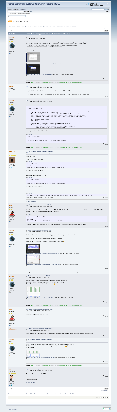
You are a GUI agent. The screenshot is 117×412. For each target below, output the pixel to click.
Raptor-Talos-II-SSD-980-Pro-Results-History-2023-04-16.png (41, 357)
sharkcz (11, 86)
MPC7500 (12, 151)
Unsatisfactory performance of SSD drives (39, 37)
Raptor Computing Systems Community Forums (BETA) (34, 4)
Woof (11, 205)
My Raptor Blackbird (30, 382)
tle (10, 369)
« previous (103, 28)
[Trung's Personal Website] (11, 385)
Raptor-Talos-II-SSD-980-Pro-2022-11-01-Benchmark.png (40, 74)
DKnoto (11, 37)
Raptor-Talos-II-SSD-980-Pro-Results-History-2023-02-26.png (41, 297)
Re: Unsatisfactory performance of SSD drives (41, 86)
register (24, 9)
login (21, 9)
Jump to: (98, 397)
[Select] (30, 104)
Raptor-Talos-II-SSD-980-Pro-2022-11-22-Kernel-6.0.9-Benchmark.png (43, 253)
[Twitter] (11, 167)
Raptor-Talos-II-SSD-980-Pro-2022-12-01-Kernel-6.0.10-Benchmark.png (43, 264)
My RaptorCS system (31, 201)
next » (107, 28)
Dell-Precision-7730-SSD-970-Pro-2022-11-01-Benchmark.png (41, 63)
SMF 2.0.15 (10, 408)
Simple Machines (23, 408)
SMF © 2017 (16, 408)
